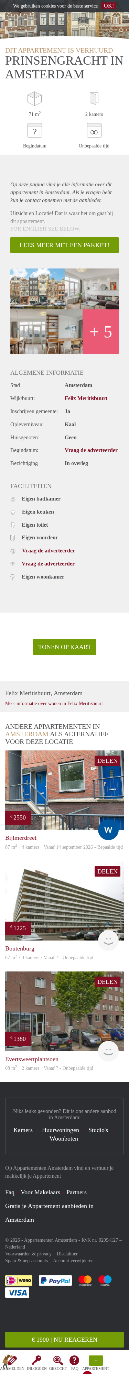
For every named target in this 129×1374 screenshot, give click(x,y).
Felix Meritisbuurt (86, 398)
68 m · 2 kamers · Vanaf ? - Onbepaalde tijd (49, 1068)
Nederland (15, 1247)
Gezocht (58, 1368)
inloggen (37, 1368)
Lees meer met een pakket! (64, 245)
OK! (109, 6)
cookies (48, 6)
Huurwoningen (60, 1129)
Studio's (98, 1129)
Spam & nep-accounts (26, 1260)
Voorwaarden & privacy (28, 1253)
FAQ (74, 1368)
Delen (107, 760)
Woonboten (64, 1138)
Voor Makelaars (40, 1192)
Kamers (23, 1129)
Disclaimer (67, 1253)
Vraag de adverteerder (91, 450)
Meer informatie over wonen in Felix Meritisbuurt (54, 703)
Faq (9, 1192)
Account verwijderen (73, 1260)
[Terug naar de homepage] (7, 1363)
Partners (76, 1192)
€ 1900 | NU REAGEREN (64, 1339)
